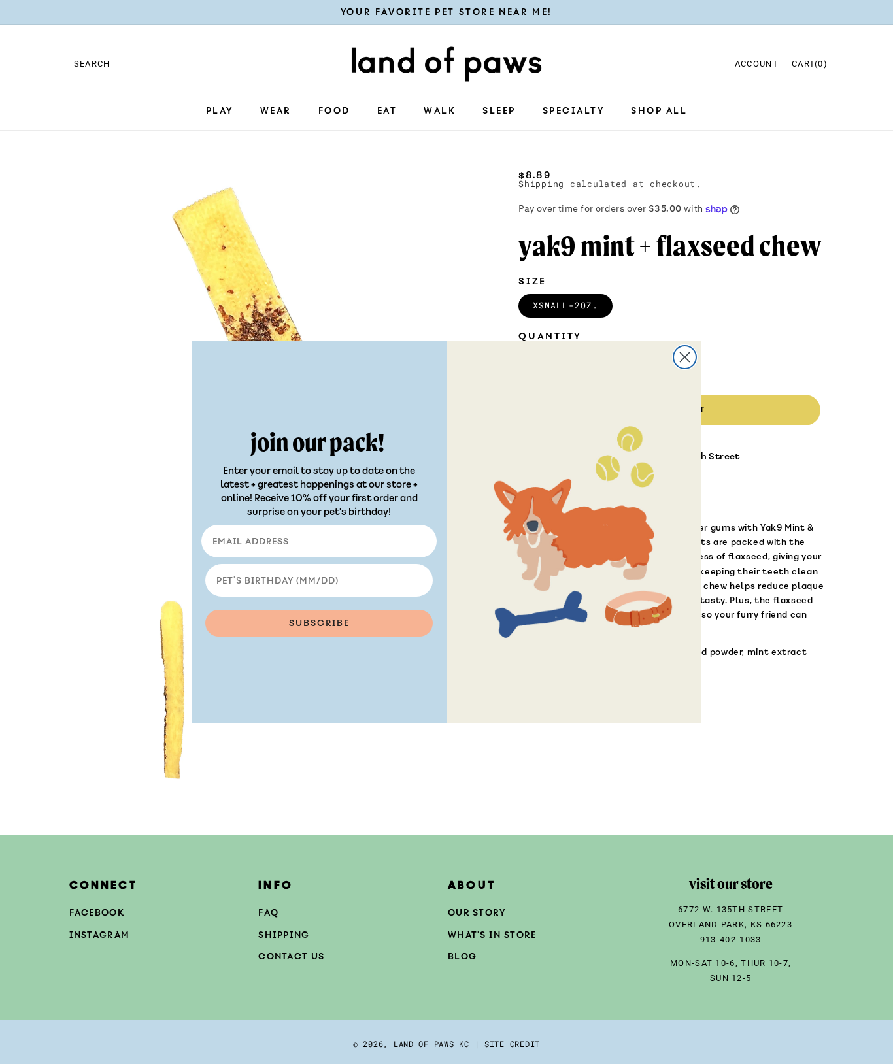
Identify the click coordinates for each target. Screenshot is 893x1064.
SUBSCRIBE (319, 623)
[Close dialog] (684, 357)
